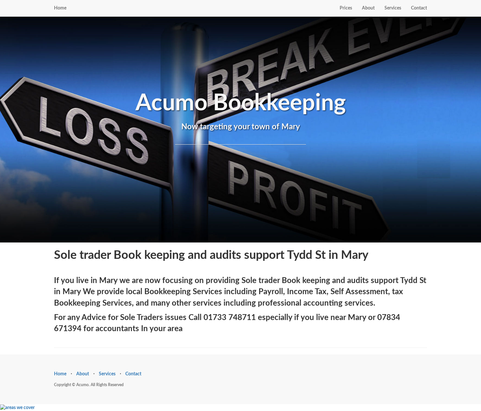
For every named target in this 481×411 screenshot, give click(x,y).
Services (392, 8)
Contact (419, 8)
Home (60, 8)
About (368, 8)
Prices (346, 8)
